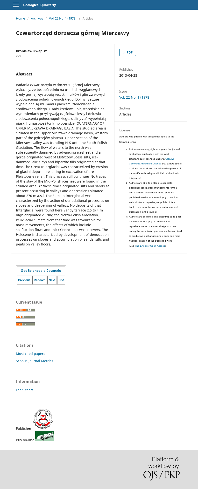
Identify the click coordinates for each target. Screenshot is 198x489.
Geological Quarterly (39, 5)
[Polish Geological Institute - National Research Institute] (43, 428)
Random (39, 280)
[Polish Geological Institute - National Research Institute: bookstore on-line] (44, 440)
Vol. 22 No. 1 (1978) (63, 18)
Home (20, 18)
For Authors (24, 390)
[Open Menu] (16, 5)
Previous (24, 280)
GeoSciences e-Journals (41, 270)
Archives (37, 18)
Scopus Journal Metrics (34, 361)
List (61, 280)
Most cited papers (30, 353)
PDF (129, 52)
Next (52, 280)
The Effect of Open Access (150, 245)
